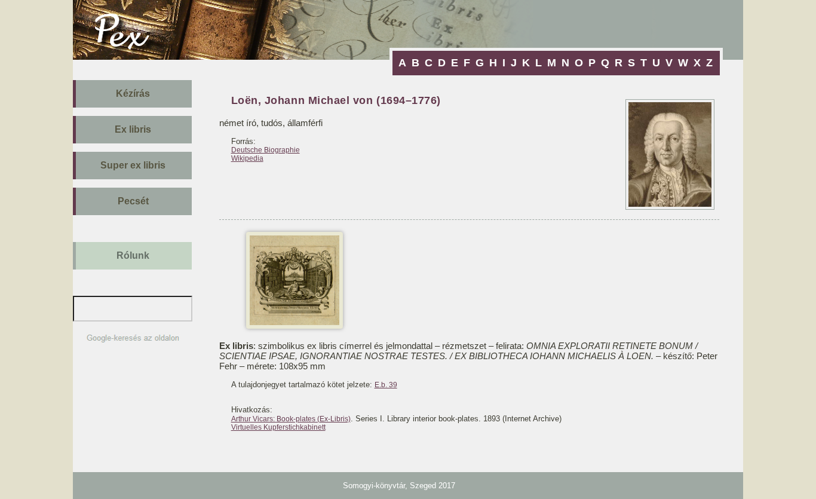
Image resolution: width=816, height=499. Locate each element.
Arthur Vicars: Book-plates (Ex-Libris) (291, 419)
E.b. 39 (386, 385)
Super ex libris (132, 165)
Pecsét (133, 201)
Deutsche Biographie (265, 150)
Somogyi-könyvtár (374, 485)
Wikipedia (247, 158)
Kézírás (133, 93)
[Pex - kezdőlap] (131, 56)
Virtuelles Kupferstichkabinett (278, 427)
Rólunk (132, 255)
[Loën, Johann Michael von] (294, 325)
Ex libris (133, 129)
